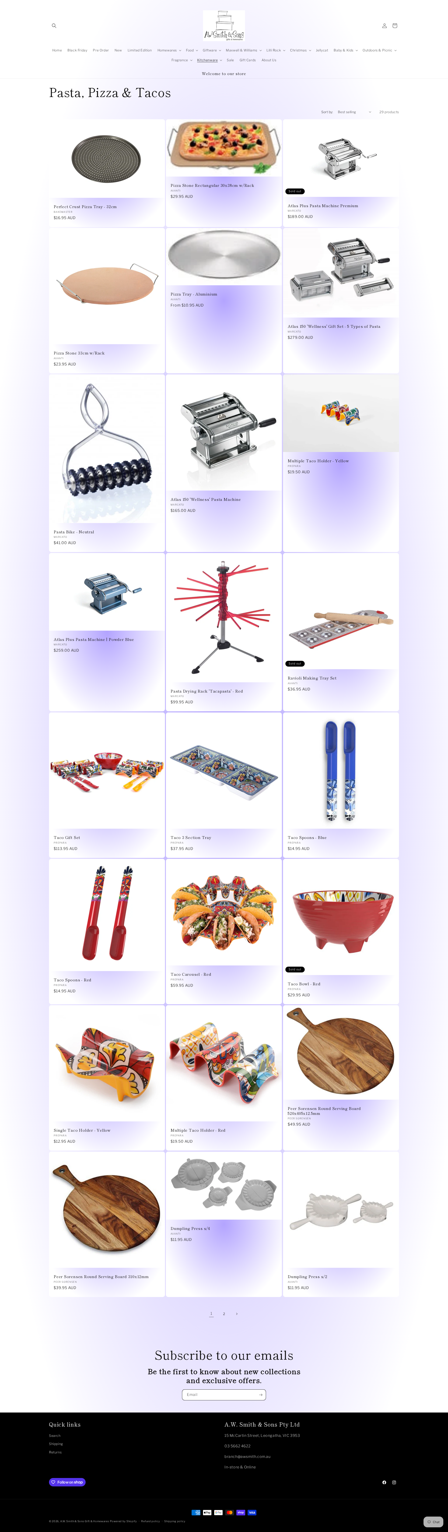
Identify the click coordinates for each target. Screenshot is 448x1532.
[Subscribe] (261, 1394)
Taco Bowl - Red (304, 983)
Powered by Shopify (123, 1521)
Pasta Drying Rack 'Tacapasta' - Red (207, 691)
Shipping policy (175, 1521)
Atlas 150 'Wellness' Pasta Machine (206, 499)
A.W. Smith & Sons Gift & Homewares (84, 1521)
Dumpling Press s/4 (190, 1228)
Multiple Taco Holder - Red (198, 1130)
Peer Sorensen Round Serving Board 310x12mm (101, 1276)
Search (55, 1435)
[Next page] (236, 1314)
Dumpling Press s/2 (307, 1276)
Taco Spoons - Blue (307, 837)
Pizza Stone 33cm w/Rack (79, 352)
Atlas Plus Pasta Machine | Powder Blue (94, 639)
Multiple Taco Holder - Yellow (318, 460)
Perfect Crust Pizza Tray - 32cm (85, 206)
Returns (55, 1452)
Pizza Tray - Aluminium (194, 294)
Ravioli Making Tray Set (312, 678)
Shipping (56, 1444)
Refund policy (150, 1521)
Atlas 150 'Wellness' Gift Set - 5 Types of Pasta (334, 326)
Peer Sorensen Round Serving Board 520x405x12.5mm (324, 1111)
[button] (54, 26)
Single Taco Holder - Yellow (82, 1130)
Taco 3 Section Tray (191, 837)
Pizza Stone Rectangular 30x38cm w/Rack (212, 185)
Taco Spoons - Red (72, 979)
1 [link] (211, 1313)
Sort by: (327, 112)
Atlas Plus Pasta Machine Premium (323, 205)
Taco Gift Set (67, 837)
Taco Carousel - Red (191, 974)
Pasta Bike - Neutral (74, 531)
